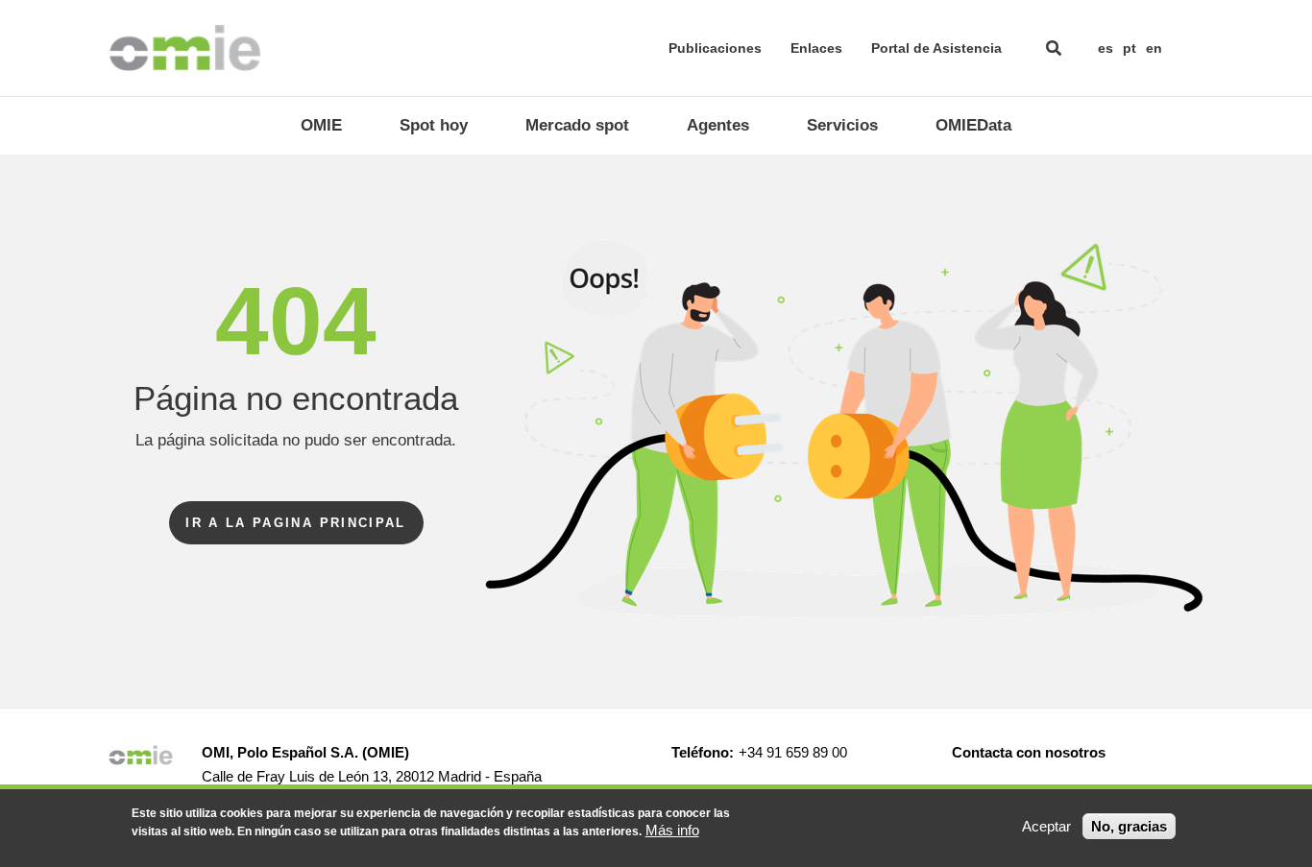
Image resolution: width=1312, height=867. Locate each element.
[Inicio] (185, 48)
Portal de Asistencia (936, 48)
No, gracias (1129, 826)
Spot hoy (434, 125)
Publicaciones (715, 48)
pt (1129, 48)
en (1154, 48)
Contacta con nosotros (1028, 752)
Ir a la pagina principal (295, 523)
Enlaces (816, 48)
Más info (672, 830)
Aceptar (1046, 826)
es (1105, 48)
